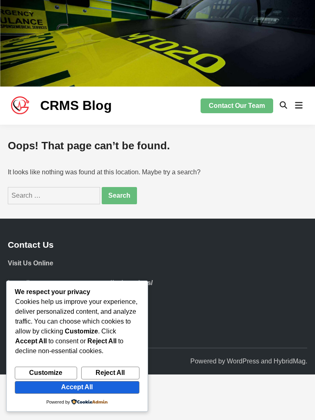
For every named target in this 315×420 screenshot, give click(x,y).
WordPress (243, 361)
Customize (45, 372)
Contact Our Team (237, 105)
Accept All (77, 386)
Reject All (110, 372)
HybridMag (290, 361)
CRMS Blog (76, 105)
